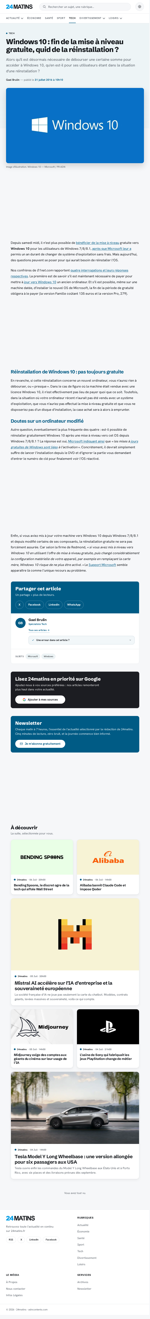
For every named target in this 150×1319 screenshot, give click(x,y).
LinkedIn (54, 604)
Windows (47, 656)
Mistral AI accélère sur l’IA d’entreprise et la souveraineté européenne (62, 985)
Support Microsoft (102, 565)
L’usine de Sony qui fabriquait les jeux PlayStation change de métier (104, 1057)
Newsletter (83, 1288)
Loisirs (113, 18)
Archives (81, 1282)
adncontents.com (38, 1309)
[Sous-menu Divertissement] (104, 18)
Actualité (13, 18)
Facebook (34, 604)
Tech (72, 18)
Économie (34, 18)
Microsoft (31, 656)
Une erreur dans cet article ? (51, 640)
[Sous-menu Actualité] (22, 18)
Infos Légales (14, 1295)
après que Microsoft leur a (111, 248)
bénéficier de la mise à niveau (97, 243)
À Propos (11, 1282)
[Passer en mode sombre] (139, 6)
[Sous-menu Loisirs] (121, 18)
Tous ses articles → (39, 630)
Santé (49, 18)
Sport (61, 18)
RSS (11, 1239)
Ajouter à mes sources (41, 700)
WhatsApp (73, 604)
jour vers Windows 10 (40, 282)
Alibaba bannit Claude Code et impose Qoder (101, 887)
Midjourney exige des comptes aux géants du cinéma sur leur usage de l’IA (38, 1059)
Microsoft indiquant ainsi (86, 441)
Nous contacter (15, 1288)
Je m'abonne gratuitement (41, 744)
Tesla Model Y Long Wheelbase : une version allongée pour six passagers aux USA (72, 1159)
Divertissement (90, 18)
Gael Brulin (13, 79)
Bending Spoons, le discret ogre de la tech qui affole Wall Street (40, 887)
